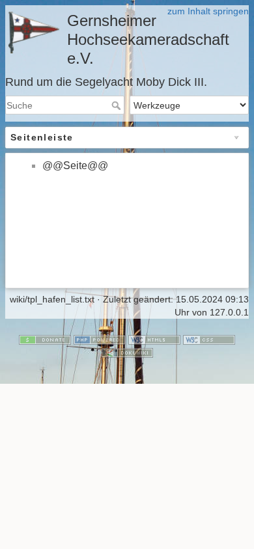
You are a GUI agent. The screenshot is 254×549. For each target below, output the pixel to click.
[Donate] (45, 339)
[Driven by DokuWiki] (127, 352)
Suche (117, 105)
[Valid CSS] (209, 339)
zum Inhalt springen (208, 11)
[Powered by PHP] (100, 339)
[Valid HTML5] (154, 339)
